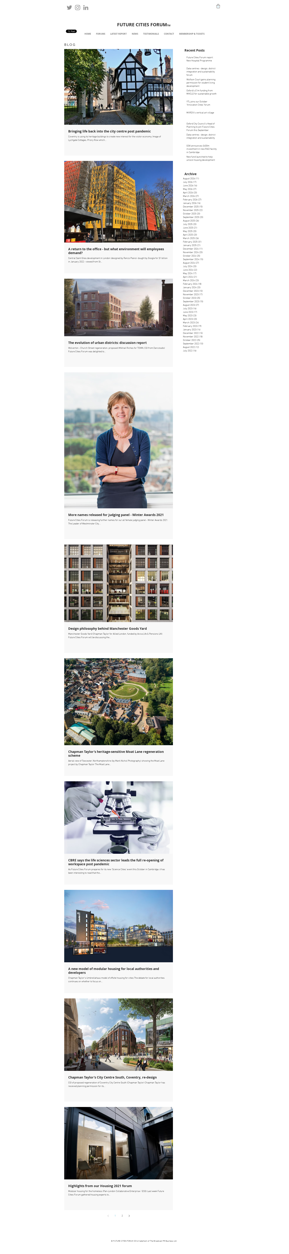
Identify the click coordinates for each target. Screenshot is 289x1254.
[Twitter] (69, 7)
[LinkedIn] (85, 7)
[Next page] (129, 1216)
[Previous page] (108, 1216)
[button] (218, 6)
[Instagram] (77, 7)
